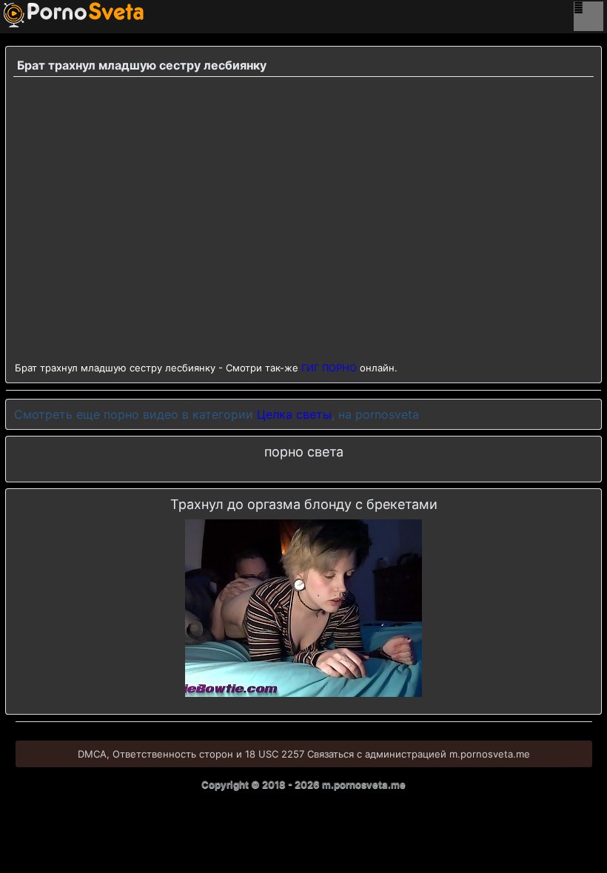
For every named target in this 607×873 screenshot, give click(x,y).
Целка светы (294, 414)
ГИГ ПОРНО (329, 368)
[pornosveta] (26, 15)
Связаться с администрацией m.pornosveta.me (418, 754)
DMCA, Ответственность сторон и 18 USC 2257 (191, 754)
